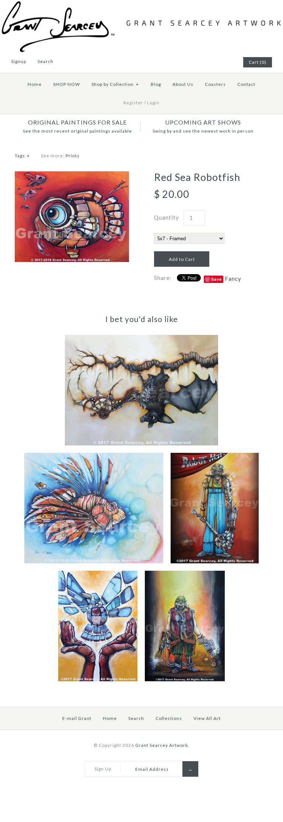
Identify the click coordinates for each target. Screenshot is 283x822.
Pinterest (209, 62)
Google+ (218, 62)
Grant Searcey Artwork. (162, 745)
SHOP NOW (66, 84)
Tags (22, 155)
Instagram (227, 62)
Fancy (233, 278)
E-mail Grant (76, 718)
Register (133, 102)
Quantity (166, 217)
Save (216, 279)
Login (153, 102)
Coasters (215, 84)
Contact (246, 84)
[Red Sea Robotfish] (72, 175)
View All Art (207, 718)
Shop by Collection (115, 84)
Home (35, 84)
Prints (73, 155)
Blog (156, 84)
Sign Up (102, 769)
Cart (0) (257, 62)
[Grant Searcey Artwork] (141, 4)
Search (136, 718)
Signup (18, 61)
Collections (169, 718)
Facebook (199, 62)
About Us (182, 84)
